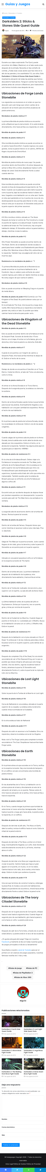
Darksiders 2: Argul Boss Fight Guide (33, 1051)
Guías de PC (32, 968)
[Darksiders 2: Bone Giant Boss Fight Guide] (34, 1064)
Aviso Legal (9, 1164)
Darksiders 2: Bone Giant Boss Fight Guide (33, 1073)
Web (3, 1135)
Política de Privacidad (34, 1164)
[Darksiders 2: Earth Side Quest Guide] (12, 1021)
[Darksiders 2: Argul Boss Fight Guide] (34, 1042)
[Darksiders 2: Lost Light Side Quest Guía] (34, 1021)
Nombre (4, 1119)
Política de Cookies (20, 1164)
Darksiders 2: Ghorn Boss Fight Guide (11, 1051)
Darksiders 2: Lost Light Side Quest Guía (33, 1030)
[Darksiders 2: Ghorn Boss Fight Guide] (12, 1042)
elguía (23, 1000)
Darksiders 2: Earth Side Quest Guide (11, 1030)
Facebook (5, 942)
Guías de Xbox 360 (23, 977)
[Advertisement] (23, 32)
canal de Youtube (24, 950)
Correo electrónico (8, 1127)
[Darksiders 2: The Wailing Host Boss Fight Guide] (12, 1064)
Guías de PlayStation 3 (23, 973)
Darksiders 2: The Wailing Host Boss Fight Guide (11, 1073)
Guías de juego (15, 968)
